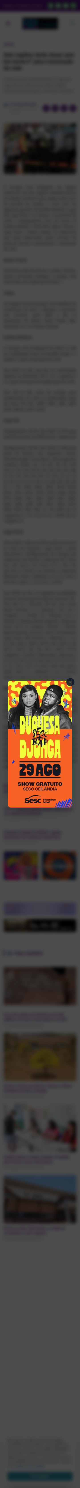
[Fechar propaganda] (70, 682)
